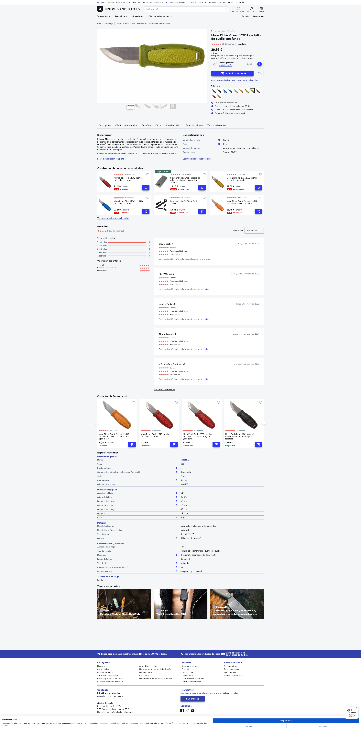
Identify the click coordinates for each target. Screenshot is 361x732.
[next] (259, 422)
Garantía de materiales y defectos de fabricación (119, 472)
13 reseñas (229, 44)
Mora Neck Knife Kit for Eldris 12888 (184, 202)
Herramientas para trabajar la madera (156, 678)
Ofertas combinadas (126, 125)
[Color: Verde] (247, 91)
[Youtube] (192, 710)
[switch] (352, 715)
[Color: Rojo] (252, 91)
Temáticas (120, 16)
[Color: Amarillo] (219, 96)
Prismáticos (144, 675)
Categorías (102, 16)
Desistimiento (187, 675)
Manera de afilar (104, 571)
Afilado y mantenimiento (107, 675)
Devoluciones (187, 672)
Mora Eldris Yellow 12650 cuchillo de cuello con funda (242, 179)
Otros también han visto (168, 125)
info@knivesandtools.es (109, 693)
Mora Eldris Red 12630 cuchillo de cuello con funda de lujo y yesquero (197, 436)
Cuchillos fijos (109, 24)
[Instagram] (187, 710)
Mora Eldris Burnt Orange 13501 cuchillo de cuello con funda (242, 202)
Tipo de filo (102, 563)
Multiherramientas (105, 672)
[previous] (101, 422)
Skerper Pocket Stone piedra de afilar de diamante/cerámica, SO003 (185, 180)
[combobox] (254, 231)
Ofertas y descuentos (158, 16)
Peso (185, 144)
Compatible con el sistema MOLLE (112, 567)
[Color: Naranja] (236, 91)
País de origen (103, 480)
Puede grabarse (104, 468)
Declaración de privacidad (193, 678)
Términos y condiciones (191, 681)
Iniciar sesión (252, 11)
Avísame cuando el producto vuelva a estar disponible (234, 80)
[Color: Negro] (214, 91)
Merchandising (230, 672)
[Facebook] (182, 710)
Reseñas (146, 125)
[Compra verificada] (173, 244)
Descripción (104, 125)
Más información (225, 65)
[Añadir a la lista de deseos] (259, 73)
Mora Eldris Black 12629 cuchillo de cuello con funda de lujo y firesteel (240, 436)
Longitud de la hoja (191, 140)
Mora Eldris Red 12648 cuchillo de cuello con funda (128, 179)
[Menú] (356, 708)
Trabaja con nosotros (233, 675)
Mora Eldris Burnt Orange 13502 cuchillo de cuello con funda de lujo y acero (114, 436)
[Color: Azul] (225, 91)
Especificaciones (194, 125)
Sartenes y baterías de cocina (110, 681)
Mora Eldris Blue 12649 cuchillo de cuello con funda (128, 202)
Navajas (100, 666)
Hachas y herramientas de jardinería (155, 669)
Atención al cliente (189, 666)
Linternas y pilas (146, 672)
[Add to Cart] (145, 187)
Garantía (186, 669)
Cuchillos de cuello (122, 24)
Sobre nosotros (230, 666)
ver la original (204, 259)
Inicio (99, 24)
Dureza (100, 538)
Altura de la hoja (104, 497)
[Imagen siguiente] (207, 65)
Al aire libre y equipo (148, 666)
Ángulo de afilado (105, 493)
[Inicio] (118, 9)
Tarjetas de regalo (231, 669)
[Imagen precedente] (97, 65)
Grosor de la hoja (105, 505)
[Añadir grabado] (259, 64)
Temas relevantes (216, 125)
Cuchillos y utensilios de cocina (110, 678)
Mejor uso (101, 555)
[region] (152, 69)
